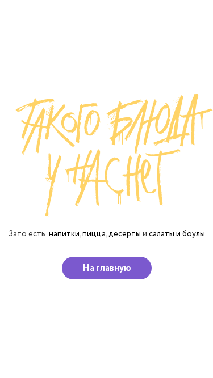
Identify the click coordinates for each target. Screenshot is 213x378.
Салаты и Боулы (177, 233)
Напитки (64, 233)
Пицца (94, 233)
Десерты (124, 233)
